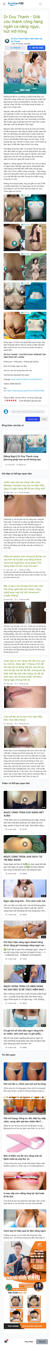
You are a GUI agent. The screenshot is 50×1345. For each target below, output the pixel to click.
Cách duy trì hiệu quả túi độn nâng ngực (25, 1230)
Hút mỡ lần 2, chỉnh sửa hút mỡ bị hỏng (25, 1083)
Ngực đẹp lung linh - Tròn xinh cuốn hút (24, 901)
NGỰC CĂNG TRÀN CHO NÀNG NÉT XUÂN (24, 814)
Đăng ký (42, 1341)
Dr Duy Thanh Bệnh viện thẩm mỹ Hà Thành (26, 40)
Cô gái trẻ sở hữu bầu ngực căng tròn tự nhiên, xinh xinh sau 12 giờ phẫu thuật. (23, 1032)
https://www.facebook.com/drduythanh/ (26, 379)
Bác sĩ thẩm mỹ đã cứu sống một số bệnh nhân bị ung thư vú (23, 1157)
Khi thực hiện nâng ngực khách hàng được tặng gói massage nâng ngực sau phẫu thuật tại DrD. (24, 944)
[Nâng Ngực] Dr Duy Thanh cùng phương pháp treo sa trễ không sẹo (22, 458)
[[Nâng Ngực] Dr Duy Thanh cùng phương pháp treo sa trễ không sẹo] (25, 444)
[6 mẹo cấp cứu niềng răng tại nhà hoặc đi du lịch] (25, 1181)
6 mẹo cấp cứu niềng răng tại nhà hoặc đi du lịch (24, 1195)
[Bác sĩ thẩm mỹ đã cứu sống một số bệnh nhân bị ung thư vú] (25, 1143)
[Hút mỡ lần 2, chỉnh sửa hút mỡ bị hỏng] (25, 1071)
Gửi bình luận (33, 419)
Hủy (44, 419)
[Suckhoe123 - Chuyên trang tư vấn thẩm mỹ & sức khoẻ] (16, 3)
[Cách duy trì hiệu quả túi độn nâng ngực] (25, 1218)
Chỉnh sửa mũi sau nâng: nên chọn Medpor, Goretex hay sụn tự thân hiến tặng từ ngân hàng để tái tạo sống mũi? (25, 485)
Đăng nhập (29, 1341)
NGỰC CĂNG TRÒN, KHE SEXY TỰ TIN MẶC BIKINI (23, 858)
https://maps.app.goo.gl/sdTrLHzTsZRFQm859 (25, 390)
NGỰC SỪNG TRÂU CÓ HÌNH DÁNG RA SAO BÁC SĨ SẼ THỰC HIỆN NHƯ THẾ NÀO (24, 988)
